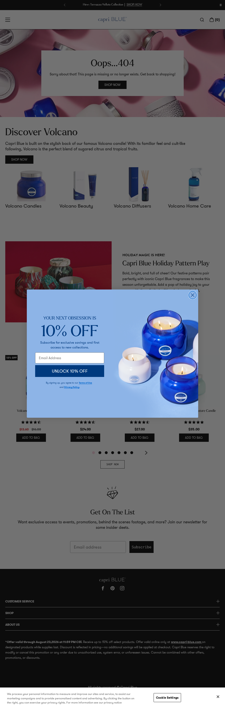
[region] (112, 697)
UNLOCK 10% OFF (70, 371)
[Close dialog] (192, 295)
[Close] (218, 697)
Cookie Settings (167, 697)
